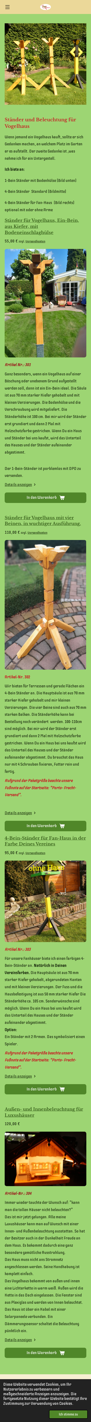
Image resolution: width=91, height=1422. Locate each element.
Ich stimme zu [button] (68, 1414)
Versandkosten (35, 241)
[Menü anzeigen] (7, 7)
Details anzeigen (18, 484)
